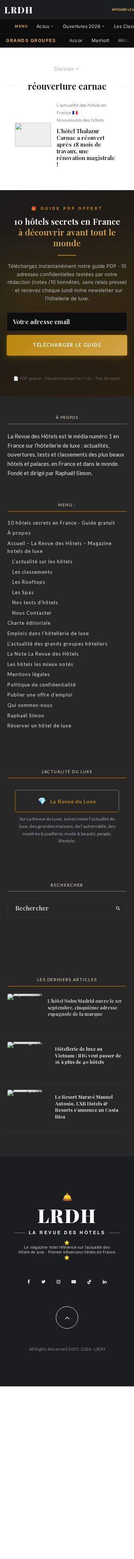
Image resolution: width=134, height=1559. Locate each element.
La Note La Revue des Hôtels (43, 654)
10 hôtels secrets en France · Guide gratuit (61, 523)
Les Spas (23, 592)
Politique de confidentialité (41, 685)
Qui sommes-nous (29, 705)
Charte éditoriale (29, 623)
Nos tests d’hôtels (35, 602)
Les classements (32, 572)
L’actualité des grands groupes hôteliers (57, 644)
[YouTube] (74, 1282)
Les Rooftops (28, 582)
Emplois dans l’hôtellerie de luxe (48, 633)
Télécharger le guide (67, 345)
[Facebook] (29, 1282)
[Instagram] (58, 1282)
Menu (21, 26)
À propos (19, 533)
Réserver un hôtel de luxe (39, 726)
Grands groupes (31, 40)
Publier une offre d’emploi (40, 695)
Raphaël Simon (25, 715)
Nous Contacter (32, 613)
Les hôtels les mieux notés (40, 664)
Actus (42, 26)
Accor (76, 40)
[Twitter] (43, 1282)
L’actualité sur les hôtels (42, 561)
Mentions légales (28, 674)
